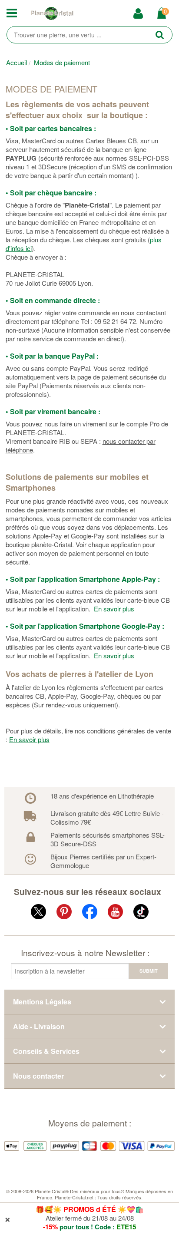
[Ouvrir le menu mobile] (15, 13)
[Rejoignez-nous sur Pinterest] (64, 913)
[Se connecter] (141, 13)
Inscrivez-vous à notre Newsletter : (85, 952)
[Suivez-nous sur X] (38, 913)
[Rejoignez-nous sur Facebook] (89, 913)
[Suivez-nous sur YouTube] (115, 913)
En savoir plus (114, 608)
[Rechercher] (159, 34)
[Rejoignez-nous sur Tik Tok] (141, 913)
